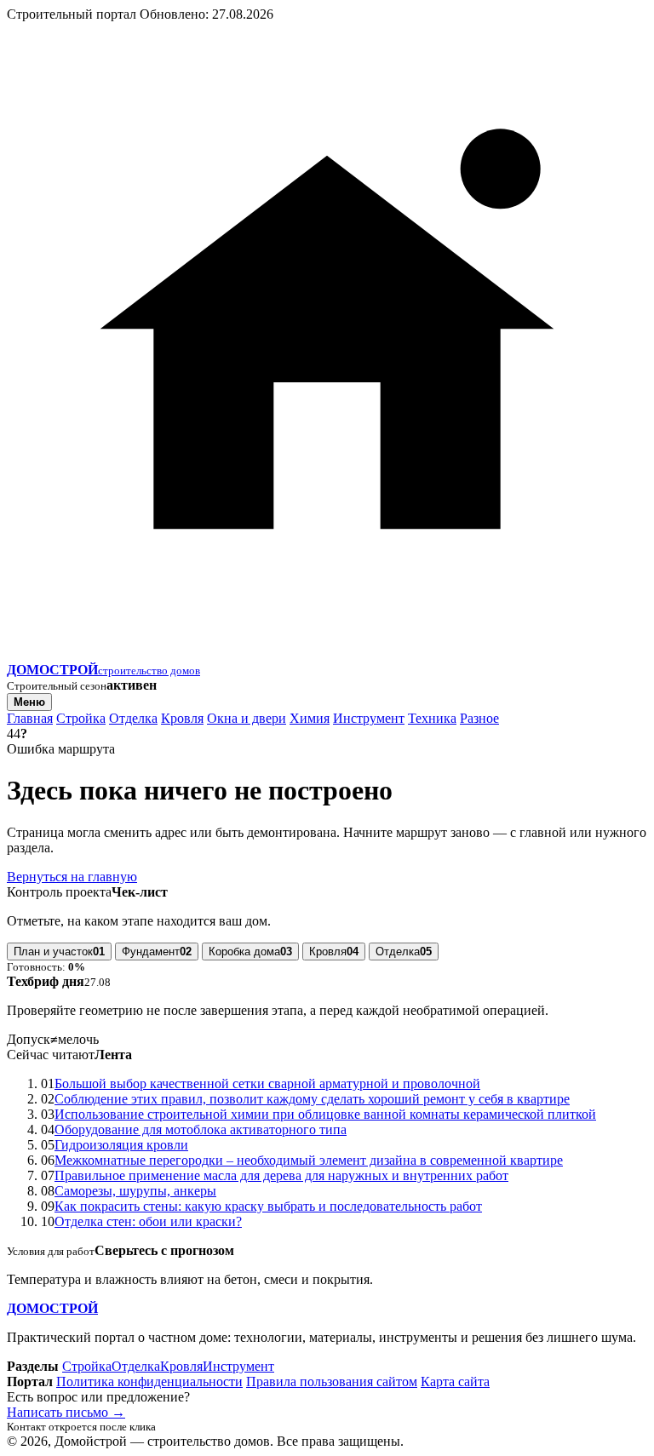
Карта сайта (455, 1381)
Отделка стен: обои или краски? (148, 1221)
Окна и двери (246, 718)
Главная (30, 718)
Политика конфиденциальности (149, 1381)
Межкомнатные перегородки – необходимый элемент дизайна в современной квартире (308, 1160)
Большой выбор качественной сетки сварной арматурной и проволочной (267, 1083)
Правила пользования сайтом (331, 1381)
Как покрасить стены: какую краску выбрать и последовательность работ (268, 1206)
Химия (310, 718)
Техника (432, 718)
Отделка (133, 718)
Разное (479, 718)
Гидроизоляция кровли (121, 1145)
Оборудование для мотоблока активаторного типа (200, 1129)
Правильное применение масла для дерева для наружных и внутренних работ (281, 1175)
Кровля (182, 718)
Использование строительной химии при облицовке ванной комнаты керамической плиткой (325, 1114)
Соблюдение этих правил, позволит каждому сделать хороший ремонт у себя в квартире (312, 1099)
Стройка (81, 718)
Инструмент (368, 718)
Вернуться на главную (72, 876)
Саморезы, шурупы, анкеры (135, 1191)
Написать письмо (66, 1412)
